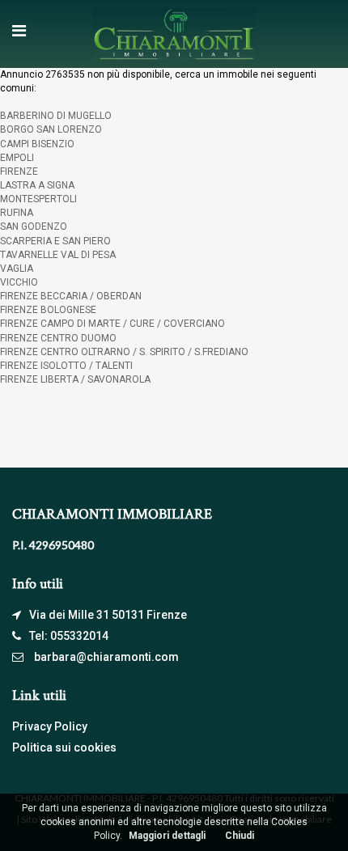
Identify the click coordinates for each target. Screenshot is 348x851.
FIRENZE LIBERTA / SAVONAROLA (75, 379)
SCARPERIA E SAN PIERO (55, 241)
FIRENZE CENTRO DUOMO (58, 338)
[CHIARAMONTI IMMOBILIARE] (174, 33)
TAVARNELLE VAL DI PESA (58, 254)
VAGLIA (16, 268)
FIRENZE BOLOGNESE (48, 309)
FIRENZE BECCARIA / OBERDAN (71, 296)
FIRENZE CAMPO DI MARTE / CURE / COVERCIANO (112, 323)
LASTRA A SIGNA (37, 185)
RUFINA (16, 212)
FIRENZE (19, 171)
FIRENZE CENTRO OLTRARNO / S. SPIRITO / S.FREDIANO (124, 352)
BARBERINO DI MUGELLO (56, 115)
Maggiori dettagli (167, 835)
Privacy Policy (49, 726)
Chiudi (239, 835)
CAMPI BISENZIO (37, 144)
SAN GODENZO (33, 226)
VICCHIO (19, 282)
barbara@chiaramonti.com (106, 656)
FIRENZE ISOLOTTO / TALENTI (66, 365)
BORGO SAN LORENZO (51, 129)
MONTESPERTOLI (38, 199)
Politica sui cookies (64, 747)
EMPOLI (17, 157)
